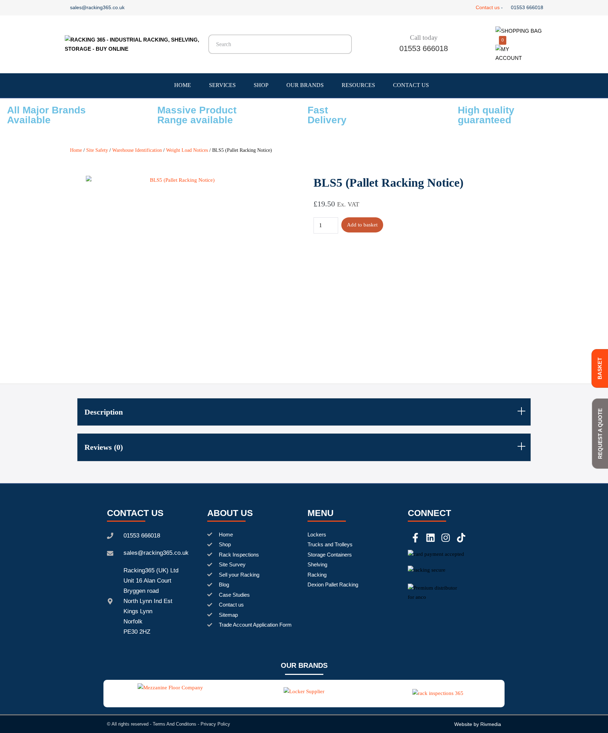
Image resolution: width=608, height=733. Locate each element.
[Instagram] (445, 537)
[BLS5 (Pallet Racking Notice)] (179, 264)
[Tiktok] (461, 537)
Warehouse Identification (137, 150)
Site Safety (97, 150)
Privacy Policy (215, 724)
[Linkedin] (430, 537)
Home (182, 85)
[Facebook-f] (415, 537)
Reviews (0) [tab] (103, 447)
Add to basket (362, 225)
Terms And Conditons (174, 724)
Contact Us (411, 85)
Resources (358, 85)
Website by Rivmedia (477, 724)
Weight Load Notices (187, 150)
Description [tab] (103, 412)
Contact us (488, 7)
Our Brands (305, 85)
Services (222, 85)
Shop (261, 85)
